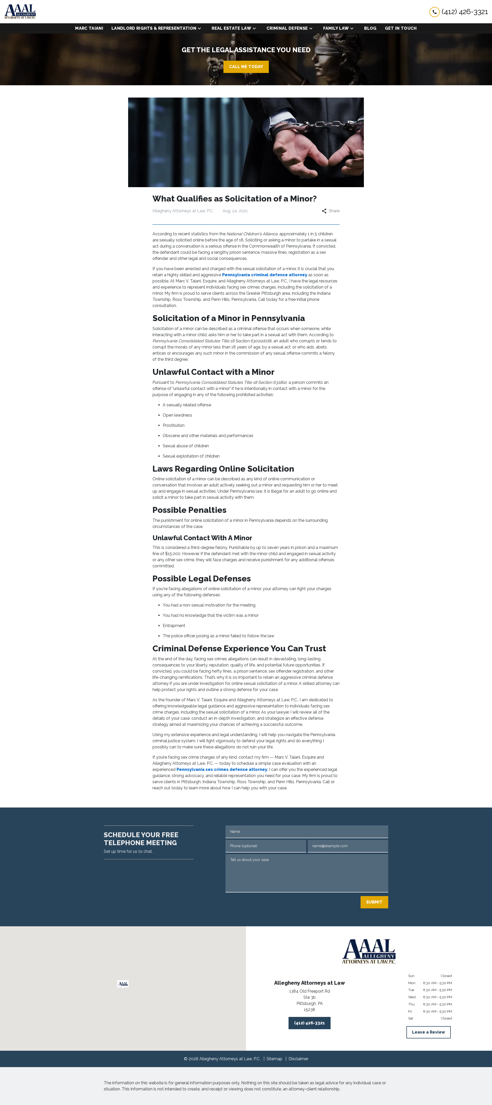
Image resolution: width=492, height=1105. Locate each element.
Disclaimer (298, 1058)
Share (334, 210)
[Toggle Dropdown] (201, 28)
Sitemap (274, 1058)
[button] (123, 984)
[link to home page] (20, 11)
